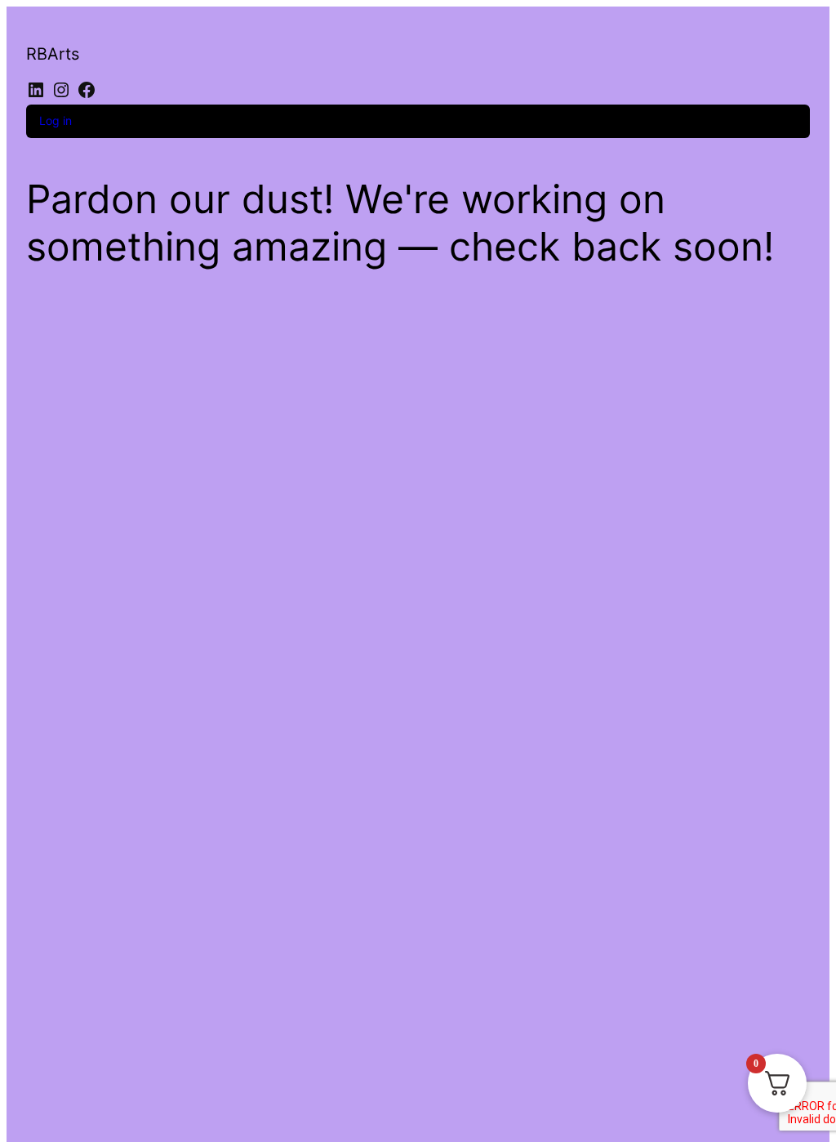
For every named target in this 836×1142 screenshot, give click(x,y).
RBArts (52, 54)
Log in (55, 120)
